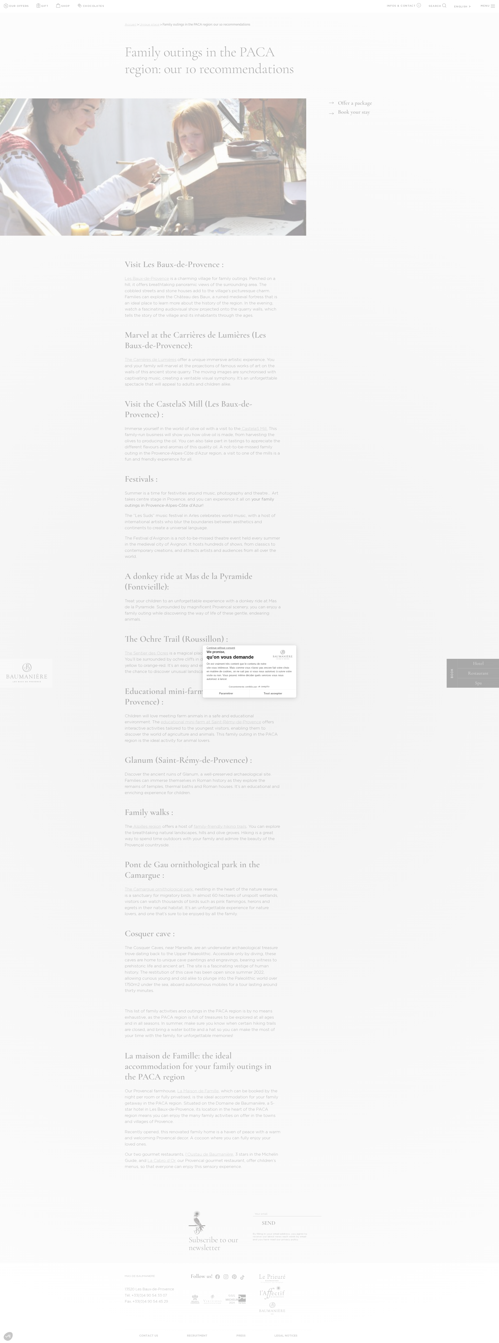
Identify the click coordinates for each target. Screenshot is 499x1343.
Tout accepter (273, 693)
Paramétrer (226, 693)
